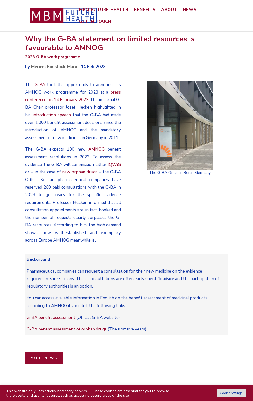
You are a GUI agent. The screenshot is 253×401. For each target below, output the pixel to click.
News (190, 10)
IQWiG (114, 164)
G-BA (40, 85)
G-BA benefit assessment (51, 317)
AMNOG (96, 149)
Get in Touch (95, 22)
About (169, 10)
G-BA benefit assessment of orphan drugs (67, 329)
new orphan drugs (80, 172)
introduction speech (52, 115)
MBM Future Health (103, 10)
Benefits (145, 10)
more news (44, 358)
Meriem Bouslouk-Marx (54, 67)
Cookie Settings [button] (231, 393)
